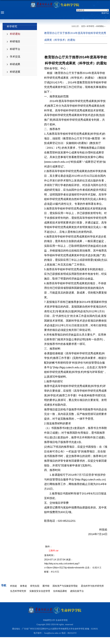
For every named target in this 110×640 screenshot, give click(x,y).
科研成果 (15, 64)
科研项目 (15, 41)
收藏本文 (97, 567)
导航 (3, 585)
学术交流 (15, 56)
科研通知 (15, 33)
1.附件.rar (53, 550)
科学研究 (90, 26)
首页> (83, 26)
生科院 (55, 572)
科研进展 (15, 71)
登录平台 (105, 13)
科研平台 (15, 49)
